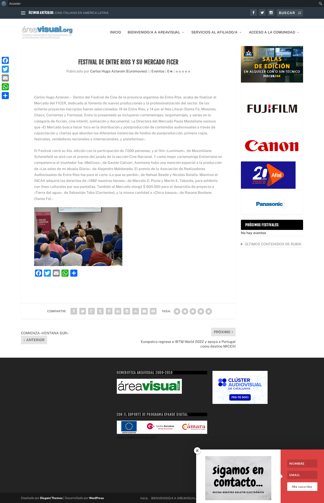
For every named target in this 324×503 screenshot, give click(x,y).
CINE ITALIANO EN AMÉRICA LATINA (82, 13)
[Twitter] (5, 69)
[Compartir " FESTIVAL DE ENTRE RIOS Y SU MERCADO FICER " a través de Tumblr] (100, 311)
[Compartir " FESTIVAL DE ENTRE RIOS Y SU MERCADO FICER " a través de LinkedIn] (118, 311)
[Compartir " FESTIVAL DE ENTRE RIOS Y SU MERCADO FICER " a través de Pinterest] (109, 311)
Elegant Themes (51, 498)
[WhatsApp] (5, 86)
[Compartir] (5, 95)
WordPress (96, 498)
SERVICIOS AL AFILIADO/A (214, 32)
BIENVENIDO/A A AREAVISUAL (154, 32)
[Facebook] (5, 60)
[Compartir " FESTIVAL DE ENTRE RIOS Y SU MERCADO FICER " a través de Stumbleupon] (135, 311)
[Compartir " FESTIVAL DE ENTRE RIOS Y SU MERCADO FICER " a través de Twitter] (82, 311)
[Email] (5, 78)
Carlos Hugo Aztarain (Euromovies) (118, 71)
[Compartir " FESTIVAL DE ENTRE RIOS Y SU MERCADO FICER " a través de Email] (144, 311)
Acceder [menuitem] (15, 3)
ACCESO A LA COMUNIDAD (272, 32)
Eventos (157, 71)
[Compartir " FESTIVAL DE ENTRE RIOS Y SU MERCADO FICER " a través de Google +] (91, 311)
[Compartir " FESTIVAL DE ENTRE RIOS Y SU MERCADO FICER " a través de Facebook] (73, 311)
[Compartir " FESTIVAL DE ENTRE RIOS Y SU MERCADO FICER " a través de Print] (153, 311)
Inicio (115, 32)
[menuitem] (4, 3)
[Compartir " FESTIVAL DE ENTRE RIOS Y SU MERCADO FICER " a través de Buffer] (126, 311)
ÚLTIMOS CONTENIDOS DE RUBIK (273, 244)
